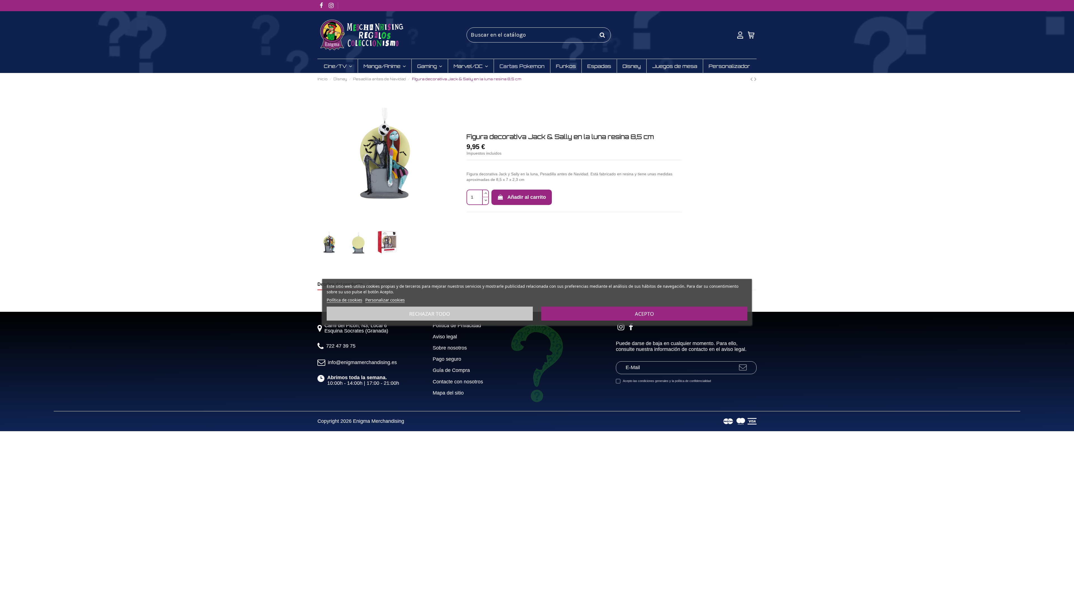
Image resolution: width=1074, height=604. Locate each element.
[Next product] (755, 78)
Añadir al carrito (526, 197)
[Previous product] (752, 78)
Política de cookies (344, 300)
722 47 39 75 (340, 346)
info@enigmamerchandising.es (362, 362)
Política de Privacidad (457, 325)
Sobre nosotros (450, 348)
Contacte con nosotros (458, 381)
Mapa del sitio (448, 393)
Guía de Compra (451, 370)
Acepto (644, 313)
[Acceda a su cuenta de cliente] (740, 35)
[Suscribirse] (743, 368)
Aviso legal (445, 336)
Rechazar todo (429, 313)
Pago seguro (447, 359)
